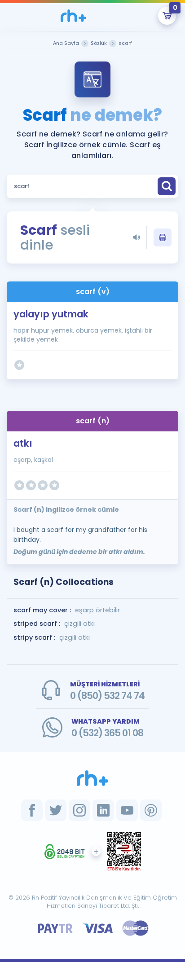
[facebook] (32, 810)
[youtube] (127, 810)
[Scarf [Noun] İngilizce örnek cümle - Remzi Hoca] (74, 15)
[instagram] (79, 810)
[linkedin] (103, 810)
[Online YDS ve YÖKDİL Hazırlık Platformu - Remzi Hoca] (92, 778)
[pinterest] (151, 810)
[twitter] (55, 810)
